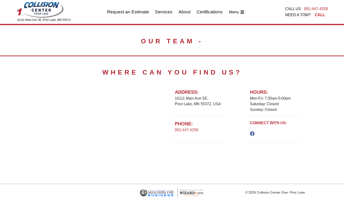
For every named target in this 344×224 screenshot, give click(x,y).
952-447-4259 (316, 9)
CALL (320, 15)
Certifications (210, 11)
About (184, 11)
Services (163, 11)
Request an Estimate (128, 11)
